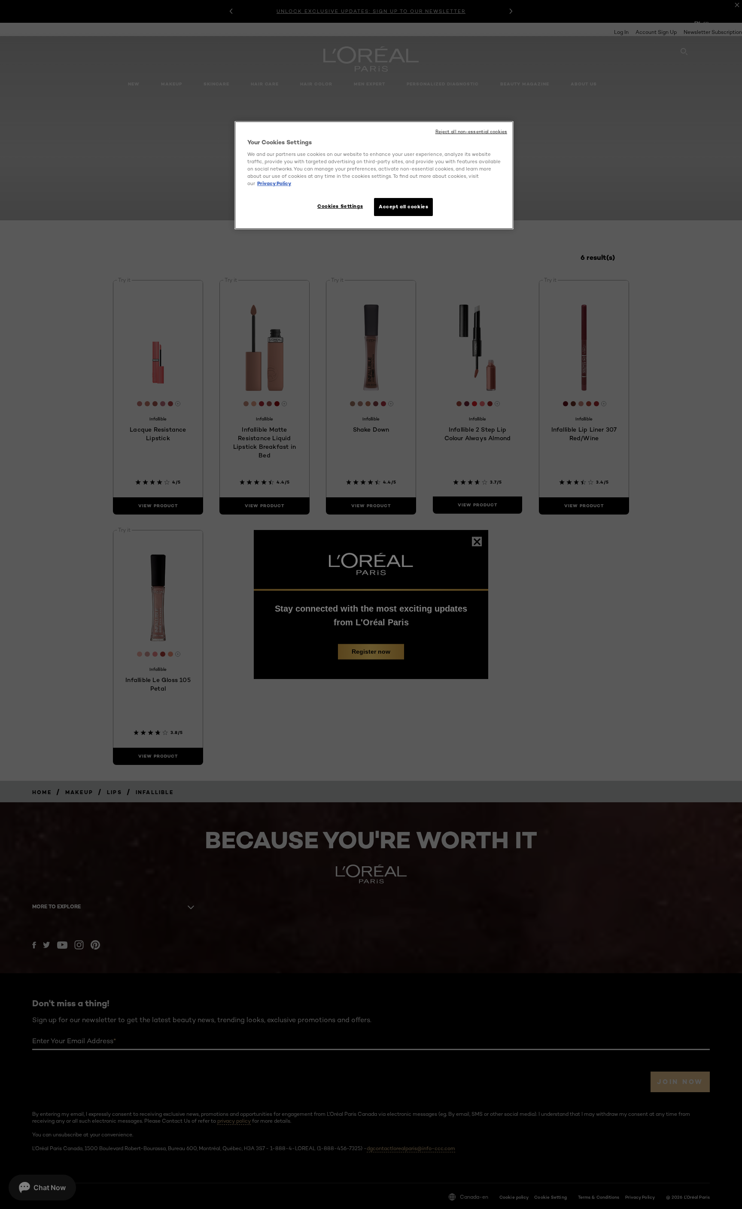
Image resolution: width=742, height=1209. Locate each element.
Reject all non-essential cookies (471, 131)
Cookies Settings (340, 206)
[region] (374, 175)
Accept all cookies (403, 207)
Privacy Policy (274, 183)
